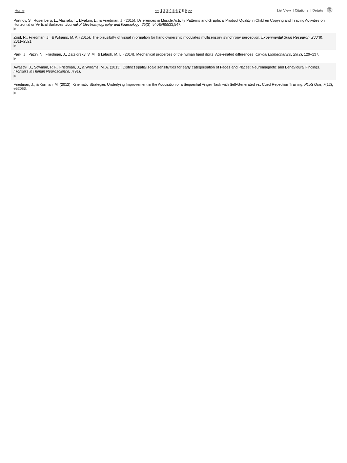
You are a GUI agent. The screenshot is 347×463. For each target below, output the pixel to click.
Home (19, 10)
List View (284, 10)
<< (157, 10)
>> (190, 10)
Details (317, 10)
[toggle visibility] (15, 29)
